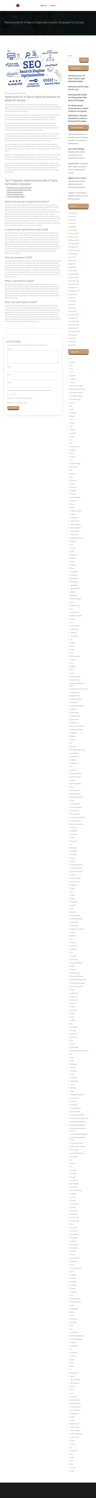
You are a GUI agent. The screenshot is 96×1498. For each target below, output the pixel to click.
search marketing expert (77, 1153)
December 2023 (74, 321)
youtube (72, 1471)
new (71, 952)
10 (70, 358)
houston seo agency (75, 773)
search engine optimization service (77, 1138)
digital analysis (74, 582)
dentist (72, 561)
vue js (71, 1390)
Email (9, 374)
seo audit (72, 1177)
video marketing (74, 1383)
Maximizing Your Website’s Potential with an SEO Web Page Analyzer (78, 196)
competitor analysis (75, 511)
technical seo (74, 1352)
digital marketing (75, 588)
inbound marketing (75, 783)
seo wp (72, 1271)
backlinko (73, 450)
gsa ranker (73, 746)
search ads (73, 1105)
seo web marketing (75, 1268)
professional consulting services (79, 1050)
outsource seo (74, 1000)
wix (71, 1447)
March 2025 (73, 271)
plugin (72, 1017)
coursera (72, 548)
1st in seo (72, 362)
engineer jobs (74, 629)
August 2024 (73, 294)
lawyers (72, 837)
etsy (71, 639)
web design (73, 1396)
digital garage (74, 585)
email (71, 622)
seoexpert (73, 1275)
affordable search (75, 399)
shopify (72, 1305)
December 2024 (74, 281)
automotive (73, 433)
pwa (71, 1054)
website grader (74, 1437)
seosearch (73, 1285)
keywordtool (73, 831)
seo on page (73, 1214)
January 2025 (74, 277)
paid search (73, 1010)
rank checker (74, 1064)
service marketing (75, 1298)
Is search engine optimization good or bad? (19, 190)
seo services (73, 1238)
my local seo (73, 946)
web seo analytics (75, 1410)
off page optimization (76, 963)
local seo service (75, 881)
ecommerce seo (74, 612)
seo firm (72, 1197)
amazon (72, 416)
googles (72, 736)
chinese (72, 507)
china (71, 504)
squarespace (74, 1346)
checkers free (74, 500)
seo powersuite (74, 1221)
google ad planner (75, 676)
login (71, 892)
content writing (74, 534)
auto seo (72, 429)
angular (72, 423)
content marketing (75, 524)
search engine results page (78, 1146)
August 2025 (73, 254)
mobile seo (73, 935)
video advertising (75, 1380)
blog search (73, 480)
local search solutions (76, 868)
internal (72, 787)
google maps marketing (77, 706)
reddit (72, 1091)
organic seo (73, 996)
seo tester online (75, 1258)
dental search (74, 555)
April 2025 (73, 267)
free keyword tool (75, 656)
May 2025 (73, 264)
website (72, 1420)
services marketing (75, 1302)
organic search (74, 993)
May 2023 (72, 345)
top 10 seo (73, 1356)
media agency (74, 925)
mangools (73, 905)
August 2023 (73, 335)
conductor (73, 514)
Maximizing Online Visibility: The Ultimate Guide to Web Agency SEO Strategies (77, 97)
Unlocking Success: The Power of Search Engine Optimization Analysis (76, 78)
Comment (10, 349)
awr (71, 440)
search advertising (75, 1108)
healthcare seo (74, 763)
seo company (74, 1187)
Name (9, 366)
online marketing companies (78, 979)
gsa (71, 743)
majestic (72, 898)
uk (70, 1369)
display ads (73, 595)
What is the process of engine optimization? (19, 187)
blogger (72, 484)
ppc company (74, 1027)
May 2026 (73, 223)
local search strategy (76, 871)
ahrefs (72, 402)
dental (72, 551)
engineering (73, 632)
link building (73, 851)
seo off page (74, 1210)
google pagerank (75, 716)
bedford (72, 457)
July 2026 (73, 216)
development (74, 575)
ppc (71, 1023)
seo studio (73, 1251)
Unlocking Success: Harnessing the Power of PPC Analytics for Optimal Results (78, 140)
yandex (72, 1457)
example (72, 642)
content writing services (76, 538)
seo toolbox (73, 1261)
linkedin (72, 858)
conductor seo (74, 517)
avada (72, 436)
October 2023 (74, 328)
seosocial (73, 1288)
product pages (74, 1047)
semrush (72, 1163)
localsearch (73, 885)
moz (71, 939)
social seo (73, 1342)
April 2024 (73, 308)
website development (76, 1434)
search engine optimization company (77, 1129)
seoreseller (73, 1281)
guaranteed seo (74, 756)
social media (73, 1332)
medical (72, 932)
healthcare (73, 760)
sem (71, 1160)
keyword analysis (75, 804)
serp (71, 1295)
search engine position (76, 1143)
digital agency (74, 578)
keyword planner (75, 814)
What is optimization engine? (15, 194)
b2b (71, 443)
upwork (72, 1376)
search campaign (75, 1111)
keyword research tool (76, 824)
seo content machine (76, 1190)
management (74, 902)
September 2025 (75, 250)
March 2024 (73, 311)
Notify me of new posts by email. (18, 403)
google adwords (75, 680)
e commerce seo (75, 605)
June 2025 (73, 260)
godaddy (72, 666)
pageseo (72, 1006)
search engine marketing (77, 1115)
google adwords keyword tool (78, 689)
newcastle (73, 956)
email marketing (74, 626)
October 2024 (74, 287)
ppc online (73, 1030)
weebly (72, 1440)
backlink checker (75, 446)
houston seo (73, 770)
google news (73, 709)
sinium (72, 1315)
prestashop (73, 1037)
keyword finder (74, 810)
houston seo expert (75, 777)
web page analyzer (75, 1407)
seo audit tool (74, 1180)
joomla (72, 800)
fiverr (71, 653)
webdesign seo (74, 1413)
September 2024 (75, 291)
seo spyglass (74, 1248)
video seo (73, 1386)
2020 (71, 369)
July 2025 (73, 257)
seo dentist (73, 1194)
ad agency (73, 375)
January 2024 (74, 318)
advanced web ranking (76, 386)
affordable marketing (76, 396)
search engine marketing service (79, 1118)
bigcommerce (74, 467)
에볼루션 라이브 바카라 (77, 178)
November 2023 (74, 325)
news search (73, 959)
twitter (72, 1363)
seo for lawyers (74, 1204)
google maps (74, 702)
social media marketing (76, 1336)
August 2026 (73, 213)
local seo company (75, 878)
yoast (71, 1464)
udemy (72, 1366)
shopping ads (74, 1309)
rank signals (73, 1071)
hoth (71, 766)
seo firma (73, 1200)
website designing (75, 1430)
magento (72, 895)
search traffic (74, 1156)
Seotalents (71, 193)
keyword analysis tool (76, 807)
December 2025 (74, 240)
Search (70, 55)
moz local (72, 942)
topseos (72, 1359)
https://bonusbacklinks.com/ (77, 134)
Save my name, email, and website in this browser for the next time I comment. (30, 390)
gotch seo (73, 739)
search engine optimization (77, 1125)
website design (74, 1427)
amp (71, 419)
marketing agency (75, 915)
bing (71, 470)
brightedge (73, 490)
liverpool (72, 861)
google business (75, 695)
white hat (72, 1444)
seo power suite (74, 1217)
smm (71, 1325)
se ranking (73, 1101)
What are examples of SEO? (15, 192)
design (72, 568)
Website (9, 382)
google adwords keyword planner (77, 684)
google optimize (74, 712)
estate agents (74, 636)
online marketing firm (76, 986)
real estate (73, 1088)
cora (71, 544)
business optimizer (75, 497)
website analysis (75, 1423)
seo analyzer (73, 1173)
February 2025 (74, 274)
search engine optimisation (77, 1121)
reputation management (77, 1094)
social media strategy (76, 1339)
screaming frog (74, 1098)
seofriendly (73, 1278)
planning (72, 1013)
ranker (72, 1074)
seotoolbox (73, 1292)
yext (71, 1461)
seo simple (73, 1241)
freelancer (73, 659)
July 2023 (72, 338)
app (71, 426)
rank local (73, 1067)
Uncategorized (74, 1373)
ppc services (73, 1034)
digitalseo (73, 592)
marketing (73, 912)
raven (71, 1084)
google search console (76, 726)
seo (71, 1167)
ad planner (73, 379)
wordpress (73, 1451)
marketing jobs (74, 922)
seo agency (73, 1170)
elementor (73, 619)
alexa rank (73, 413)
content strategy (74, 531)
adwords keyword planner (77, 389)
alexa (71, 409)
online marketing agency (77, 976)
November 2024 (74, 284)
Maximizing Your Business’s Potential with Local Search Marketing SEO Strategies (77, 118)
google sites (73, 733)
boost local (73, 487)
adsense (72, 382)
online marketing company (77, 983)
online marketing (75, 973)
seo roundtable (74, 1234)
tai (71, 1349)
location (72, 888)
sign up (72, 1312)
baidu (71, 453)
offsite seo (73, 969)
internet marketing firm (76, 797)
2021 (71, 372)
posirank (72, 1020)
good (71, 670)
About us (43, 5)
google (72, 673)
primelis (72, 1044)
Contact (53, 5)
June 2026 (73, 220)
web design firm (74, 1400)
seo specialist (74, 1244)
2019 (71, 365)
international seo (75, 790)
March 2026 (73, 230)
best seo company (75, 463)
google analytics (74, 692)
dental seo (73, 558)
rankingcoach (74, 1081)
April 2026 (73, 227)
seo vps (72, 1265)
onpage (72, 990)
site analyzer (73, 1319)
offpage (72, 966)
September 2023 (75, 331)
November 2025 (74, 243)
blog (71, 477)
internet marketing (75, 794)
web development (75, 1403)
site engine (73, 1322)
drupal (72, 602)
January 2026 (74, 237)
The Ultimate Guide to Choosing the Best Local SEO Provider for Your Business (78, 108)
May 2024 (72, 304)
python (72, 1057)
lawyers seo (73, 841)
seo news (73, 1207)
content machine (74, 521)
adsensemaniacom (11, 93)
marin (71, 908)
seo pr (72, 1224)
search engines (74, 1150)
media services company (77, 929)
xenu (71, 1454)
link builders (73, 848)
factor (72, 646)
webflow (72, 1417)
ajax (71, 406)
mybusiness (73, 949)
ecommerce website (76, 615)
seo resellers (74, 1231)
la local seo (73, 834)
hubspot (72, 780)
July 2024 (72, 298)
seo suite (72, 1254)
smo (71, 1329)
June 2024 (73, 301)
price (71, 1040)
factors (72, 649)
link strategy (73, 854)
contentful (73, 541)
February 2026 (74, 233)
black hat (72, 473)
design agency (74, 571)
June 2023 (73, 341)
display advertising (75, 599)
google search (74, 723)
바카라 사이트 (73, 163)
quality (72, 1061)
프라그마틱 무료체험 (76, 149)
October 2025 (74, 247)
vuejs (71, 1393)
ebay (71, 609)
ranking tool (73, 1077)
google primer (74, 719)
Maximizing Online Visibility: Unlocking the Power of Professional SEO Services (76, 155)
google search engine (76, 729)
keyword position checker (77, 817)
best (71, 460)
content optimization (75, 528)
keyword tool (73, 827)
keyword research (75, 821)
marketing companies (76, 919)
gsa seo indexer (74, 753)
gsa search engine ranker (77, 750)
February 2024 (74, 314)
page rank (73, 1003)
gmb (71, 663)
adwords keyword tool (76, 392)
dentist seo (73, 565)
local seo (72, 875)
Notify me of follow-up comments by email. (21, 398)
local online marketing (76, 864)
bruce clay (73, 494)
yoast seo (73, 1467)
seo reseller (73, 1227)
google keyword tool (76, 699)
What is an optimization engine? (16, 196)
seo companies (74, 1183)
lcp (71, 844)
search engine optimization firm (79, 1134)
